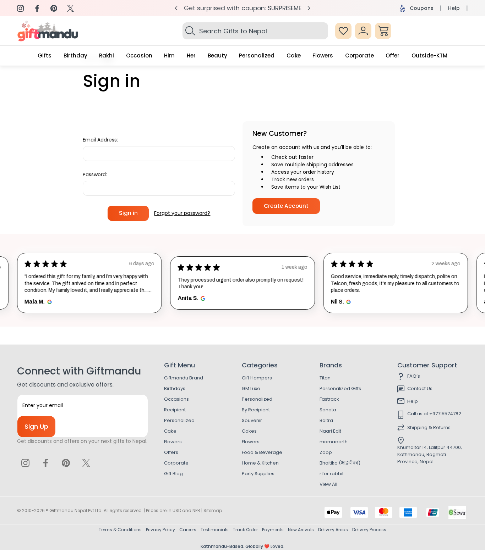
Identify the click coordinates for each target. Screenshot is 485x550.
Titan (325, 377)
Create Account (286, 206)
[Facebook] (37, 8)
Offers (171, 452)
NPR (196, 510)
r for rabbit (332, 473)
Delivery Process (369, 530)
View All (328, 484)
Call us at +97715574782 (434, 413)
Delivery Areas (333, 530)
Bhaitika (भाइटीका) (340, 463)
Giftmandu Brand (183, 377)
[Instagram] (20, 8)
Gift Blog (173, 473)
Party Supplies (258, 473)
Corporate (176, 463)
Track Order (245, 530)
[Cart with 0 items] (383, 31)
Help (454, 8)
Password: (95, 174)
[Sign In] (363, 31)
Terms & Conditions (120, 530)
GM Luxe (251, 388)
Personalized (179, 420)
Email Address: (100, 139)
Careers (187, 530)
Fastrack (329, 399)
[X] (70, 8)
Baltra (326, 420)
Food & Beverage (262, 452)
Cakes (249, 431)
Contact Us (419, 388)
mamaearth (334, 441)
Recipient (175, 409)
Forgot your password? (182, 213)
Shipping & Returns (429, 427)
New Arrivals (301, 530)
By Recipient (256, 409)
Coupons (422, 8)
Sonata (328, 409)
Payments (273, 530)
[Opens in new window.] (48, 301)
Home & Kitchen (260, 463)
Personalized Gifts (340, 388)
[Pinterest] (53, 8)
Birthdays (174, 388)
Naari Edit (330, 431)
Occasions (176, 399)
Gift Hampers (257, 377)
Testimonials (215, 530)
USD (177, 510)
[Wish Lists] (343, 31)
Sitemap (212, 510)
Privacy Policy (160, 530)
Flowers (173, 441)
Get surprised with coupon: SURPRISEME (242, 8)
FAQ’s (413, 376)
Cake (170, 431)
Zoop (326, 452)
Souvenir (252, 420)
